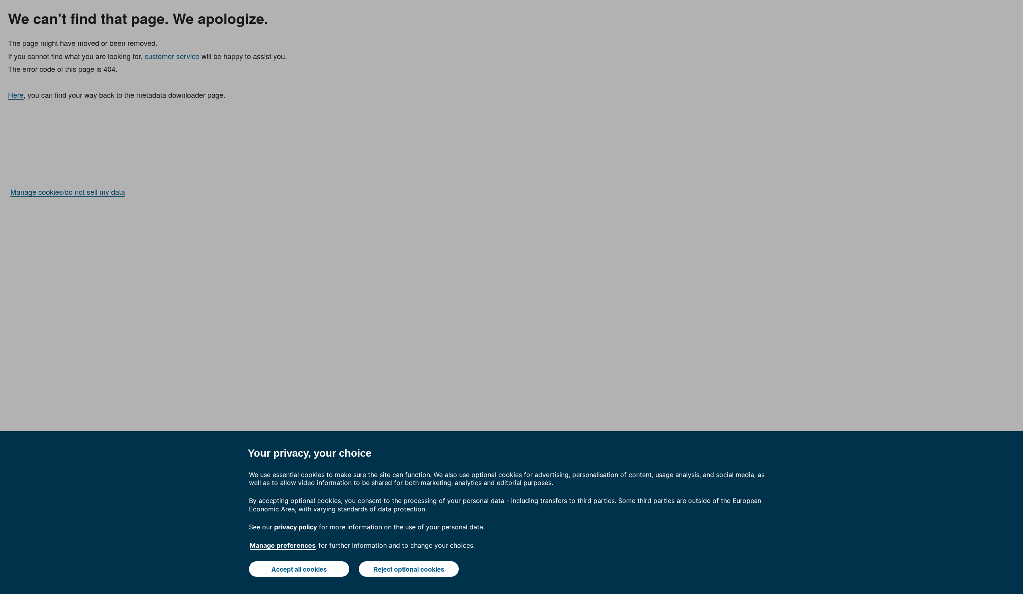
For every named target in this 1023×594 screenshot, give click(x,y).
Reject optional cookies (408, 569)
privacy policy (295, 527)
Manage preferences (283, 545)
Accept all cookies (299, 569)
